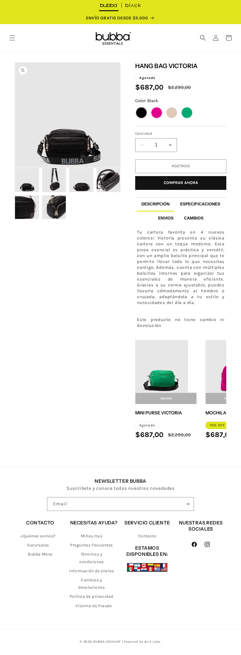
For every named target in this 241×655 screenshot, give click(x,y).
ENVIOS (165, 218)
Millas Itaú (92, 536)
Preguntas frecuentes (91, 545)
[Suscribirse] (187, 504)
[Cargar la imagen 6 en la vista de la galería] (27, 207)
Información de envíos (91, 570)
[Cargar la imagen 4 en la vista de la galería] (81, 180)
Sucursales (38, 545)
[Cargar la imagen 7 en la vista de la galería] (54, 207)
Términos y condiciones (91, 558)
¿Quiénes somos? (38, 536)
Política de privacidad (91, 596)
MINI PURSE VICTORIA (158, 413)
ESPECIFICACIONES (200, 204)
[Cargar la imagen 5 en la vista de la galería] (108, 180)
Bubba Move (40, 554)
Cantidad (143, 133)
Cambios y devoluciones (91, 584)
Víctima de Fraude (94, 605)
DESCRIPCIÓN (155, 204)
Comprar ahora (181, 182)
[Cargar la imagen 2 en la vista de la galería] (27, 180)
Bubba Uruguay (107, 642)
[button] (12, 37)
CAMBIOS (193, 218)
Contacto (147, 536)
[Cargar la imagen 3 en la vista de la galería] (54, 180)
